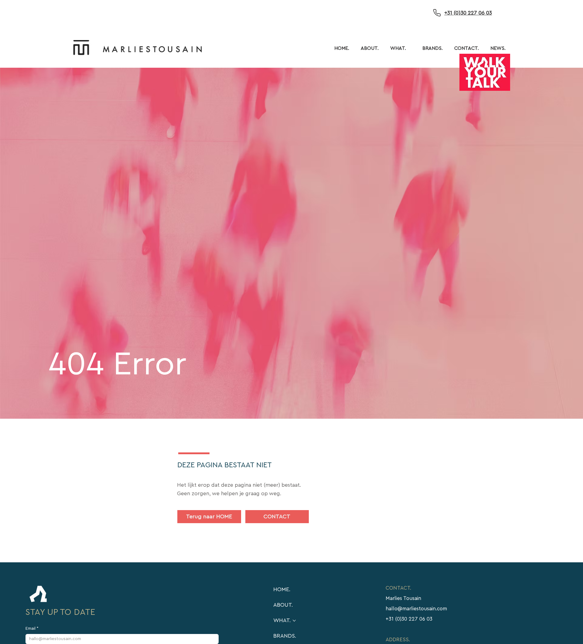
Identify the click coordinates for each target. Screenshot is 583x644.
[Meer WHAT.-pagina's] (409, 48)
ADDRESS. (398, 639)
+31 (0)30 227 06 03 (468, 12)
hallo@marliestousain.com (416, 608)
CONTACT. (398, 588)
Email (32, 628)
